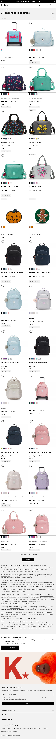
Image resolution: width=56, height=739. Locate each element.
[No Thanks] (51, 326)
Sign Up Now (10, 410)
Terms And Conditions (24, 407)
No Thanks (22, 410)
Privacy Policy (10, 407)
